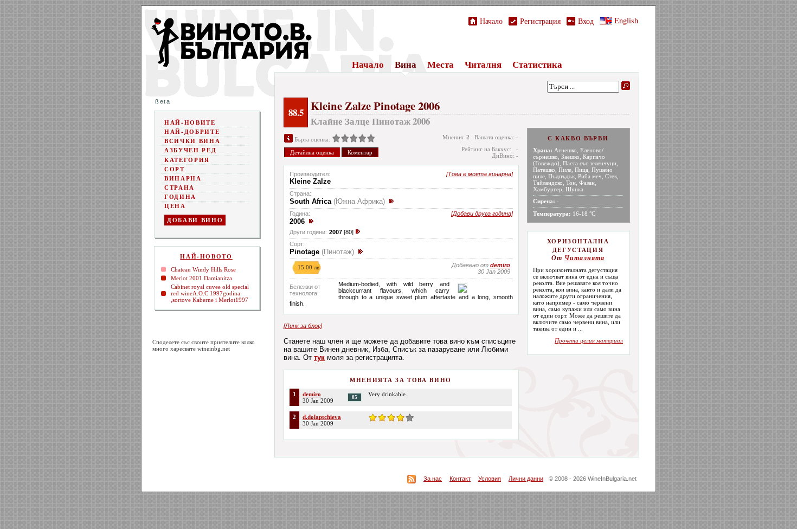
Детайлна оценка (312, 152)
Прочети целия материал (589, 340)
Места (440, 64)
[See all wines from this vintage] (311, 221)
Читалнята (584, 258)
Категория (187, 160)
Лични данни (526, 478)
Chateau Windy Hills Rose (203, 269)
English (625, 20)
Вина (405, 64)
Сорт (174, 169)
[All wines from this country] (391, 201)
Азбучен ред (190, 150)
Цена (175, 206)
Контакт (460, 478)
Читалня (483, 64)
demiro (312, 394)
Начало (490, 21)
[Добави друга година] (482, 213)
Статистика (537, 64)
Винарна (183, 178)
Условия (489, 478)
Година (180, 196)
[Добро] (353, 139)
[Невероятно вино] (371, 139)
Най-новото (206, 256)
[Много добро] (362, 139)
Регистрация (539, 21)
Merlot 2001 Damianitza (201, 278)
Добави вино (195, 220)
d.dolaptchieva (322, 417)
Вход (584, 21)
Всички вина (192, 141)
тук (319, 357)
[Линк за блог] (303, 325)
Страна (179, 187)
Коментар (360, 152)
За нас (432, 478)
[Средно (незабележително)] (344, 139)
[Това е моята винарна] (479, 174)
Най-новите (190, 122)
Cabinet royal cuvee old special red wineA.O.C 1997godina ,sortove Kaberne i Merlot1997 (210, 293)
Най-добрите (192, 131)
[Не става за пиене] (336, 139)
